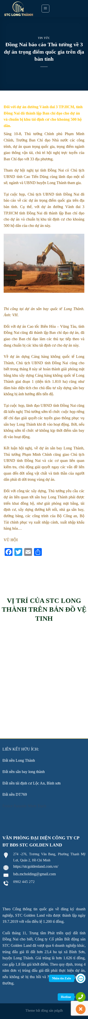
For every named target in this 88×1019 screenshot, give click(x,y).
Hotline (66, 997)
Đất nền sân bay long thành (23, 772)
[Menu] (46, 8)
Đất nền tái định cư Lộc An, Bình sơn (31, 783)
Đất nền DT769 (14, 794)
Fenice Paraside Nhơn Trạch (24, 806)
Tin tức (44, 37)
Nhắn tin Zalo (61, 978)
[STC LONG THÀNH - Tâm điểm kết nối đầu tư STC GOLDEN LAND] (19, 8)
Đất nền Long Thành (18, 760)
